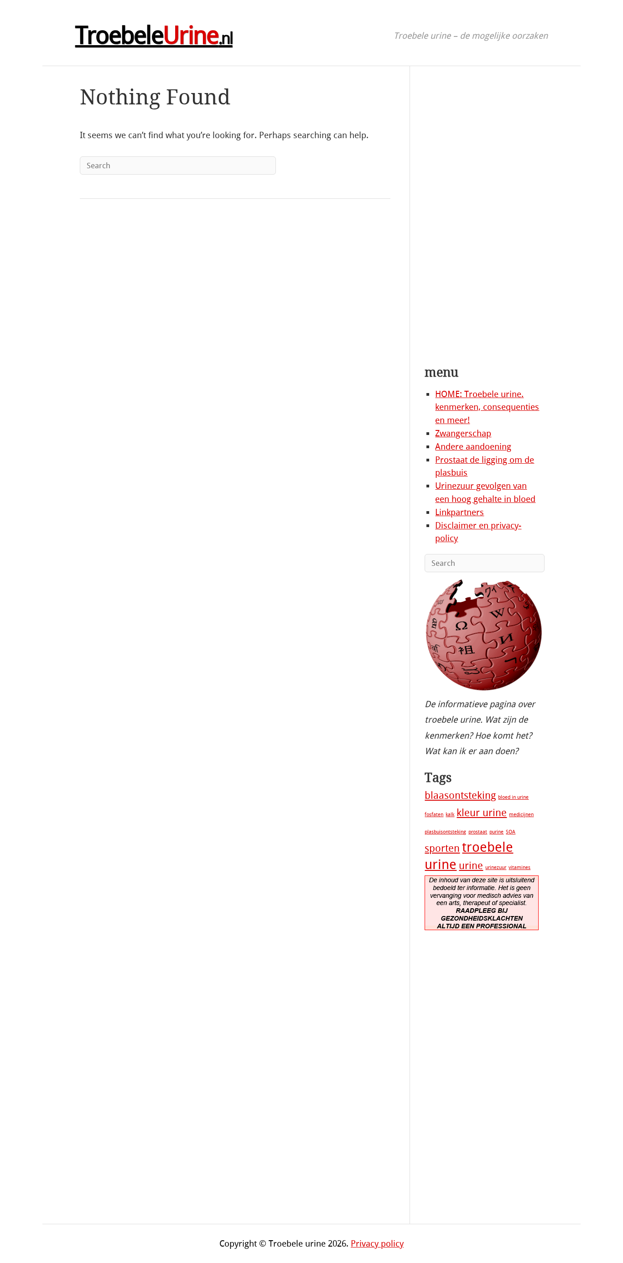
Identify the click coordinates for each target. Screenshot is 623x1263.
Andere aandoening (473, 446)
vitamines (519, 867)
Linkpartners (459, 512)
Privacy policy (377, 1243)
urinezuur (495, 867)
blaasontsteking (460, 796)
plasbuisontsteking (445, 832)
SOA (510, 832)
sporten (442, 848)
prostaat (477, 832)
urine (471, 866)
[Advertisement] (484, 218)
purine (496, 832)
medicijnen (521, 815)
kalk (450, 815)
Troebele (154, 35)
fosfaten (434, 815)
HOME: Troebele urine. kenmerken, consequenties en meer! (487, 407)
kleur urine (482, 813)
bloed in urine (513, 797)
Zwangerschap (463, 433)
